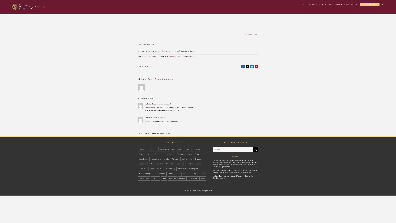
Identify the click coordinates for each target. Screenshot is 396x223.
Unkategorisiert (175, 56)
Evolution (155, 178)
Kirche (149, 154)
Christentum (188, 149)
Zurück (249, 35)
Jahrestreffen (187, 159)
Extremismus (193, 178)
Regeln (182, 178)
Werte (166, 159)
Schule (197, 154)
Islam (159, 169)
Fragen (198, 159)
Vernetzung (143, 159)
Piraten (141, 154)
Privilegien (175, 159)
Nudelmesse (164, 149)
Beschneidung (144, 174)
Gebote (170, 174)
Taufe (178, 174)
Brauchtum (152, 149)
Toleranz (159, 164)
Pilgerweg (172, 178)
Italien (152, 169)
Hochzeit (142, 164)
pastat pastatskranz (197, 174)
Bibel (164, 178)
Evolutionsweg (169, 169)
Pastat (150, 164)
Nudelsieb (143, 169)
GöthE (203, 178)
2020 (185, 174)
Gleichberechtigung (184, 154)
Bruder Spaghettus (148, 56)
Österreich (182, 169)
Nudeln (162, 174)
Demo (179, 164)
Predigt (199, 149)
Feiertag (142, 149)
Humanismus (169, 154)
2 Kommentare (188, 56)
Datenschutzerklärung (199, 191)
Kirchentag (170, 164)
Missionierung (156, 159)
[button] (382, 4)
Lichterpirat (193, 169)
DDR (154, 174)
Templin (158, 154)
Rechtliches (176, 149)
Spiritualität (188, 164)
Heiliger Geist (144, 178)
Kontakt (209, 191)
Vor (255, 35)
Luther (198, 164)
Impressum (187, 191)
